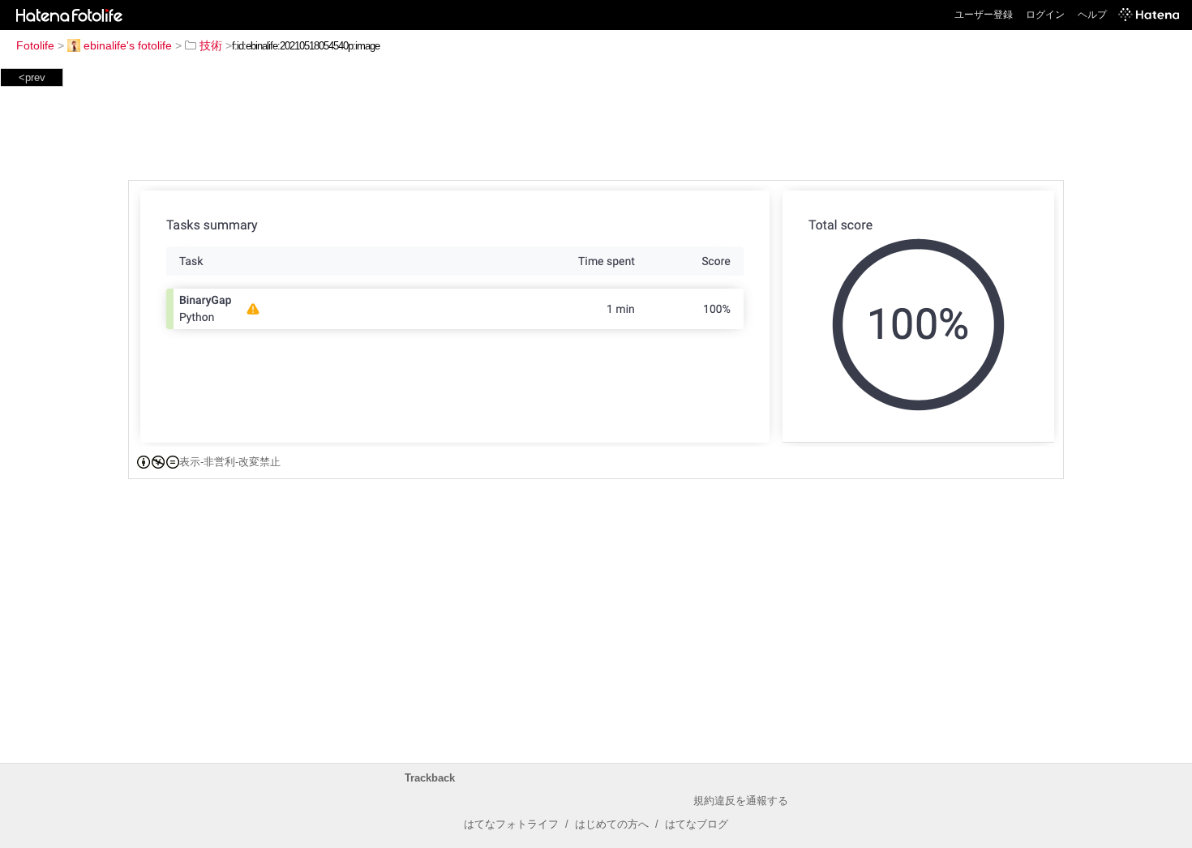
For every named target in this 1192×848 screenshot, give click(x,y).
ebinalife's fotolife (128, 45)
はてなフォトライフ (511, 824)
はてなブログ (696, 824)
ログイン (1045, 14)
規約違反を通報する (740, 800)
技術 (210, 45)
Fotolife (35, 45)
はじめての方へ (612, 824)
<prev (32, 77)
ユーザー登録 (983, 14)
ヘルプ (1092, 14)
